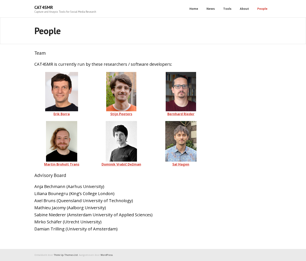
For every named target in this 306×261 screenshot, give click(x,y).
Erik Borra (61, 114)
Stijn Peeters (121, 114)
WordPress (107, 254)
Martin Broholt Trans (61, 164)
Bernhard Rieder (180, 114)
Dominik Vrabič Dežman (121, 164)
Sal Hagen (180, 164)
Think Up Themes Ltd (66, 254)
